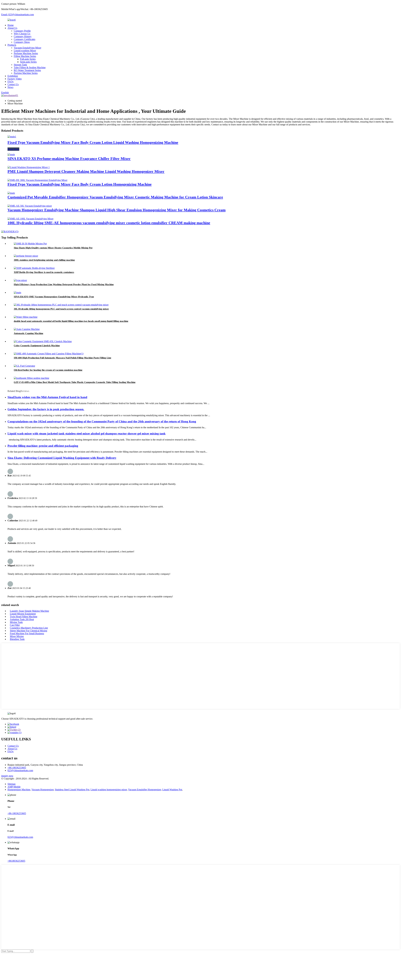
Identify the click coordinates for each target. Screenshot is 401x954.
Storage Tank (20, 64)
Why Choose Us (22, 33)
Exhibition (13, 76)
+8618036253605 (16, 861)
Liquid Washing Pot (172, 789)
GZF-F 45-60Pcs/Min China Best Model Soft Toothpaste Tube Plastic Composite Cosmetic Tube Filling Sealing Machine (74, 382)
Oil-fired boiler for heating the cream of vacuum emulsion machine (48, 370)
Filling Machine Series (25, 56)
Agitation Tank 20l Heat (22, 619)
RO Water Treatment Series (27, 70)
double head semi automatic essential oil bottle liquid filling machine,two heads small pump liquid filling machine (71, 321)
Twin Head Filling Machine (23, 616)
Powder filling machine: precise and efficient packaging (43, 445)
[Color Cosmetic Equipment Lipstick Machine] (43, 341)
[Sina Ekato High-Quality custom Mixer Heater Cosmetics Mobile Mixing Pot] (30, 243)
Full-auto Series (28, 59)
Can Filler (15, 625)
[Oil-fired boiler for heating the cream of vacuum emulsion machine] (24, 365)
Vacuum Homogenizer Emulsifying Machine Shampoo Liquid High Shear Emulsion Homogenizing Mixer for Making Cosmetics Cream (117, 210)
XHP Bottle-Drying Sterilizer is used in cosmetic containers (44, 272)
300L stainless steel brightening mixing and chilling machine (44, 260)
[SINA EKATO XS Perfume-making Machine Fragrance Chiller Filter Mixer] (11, 154)
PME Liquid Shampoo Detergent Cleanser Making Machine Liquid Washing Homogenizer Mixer (86, 171)
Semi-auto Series (28, 61)
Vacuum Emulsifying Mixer (27, 47)
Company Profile (22, 30)
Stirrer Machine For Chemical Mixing (28, 630)
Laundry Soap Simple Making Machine (29, 611)
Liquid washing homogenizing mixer (109, 789)
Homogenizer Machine (19, 789)
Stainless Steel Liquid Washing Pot (72, 789)
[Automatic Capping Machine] (27, 329)
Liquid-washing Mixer (25, 50)
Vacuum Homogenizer (42, 789)
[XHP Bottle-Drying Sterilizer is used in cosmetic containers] (34, 268)
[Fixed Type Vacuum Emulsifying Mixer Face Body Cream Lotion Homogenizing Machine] (37, 180)
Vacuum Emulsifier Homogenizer (144, 789)
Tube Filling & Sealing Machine (30, 67)
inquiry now (7, 775)
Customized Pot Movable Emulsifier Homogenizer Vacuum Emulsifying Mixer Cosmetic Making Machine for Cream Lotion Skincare (115, 197)
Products (12, 45)
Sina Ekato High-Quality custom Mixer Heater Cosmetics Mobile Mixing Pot (53, 247)
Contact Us (13, 84)
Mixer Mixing (17, 636)
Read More (13, 149)
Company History (22, 36)
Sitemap (12, 784)
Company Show (22, 42)
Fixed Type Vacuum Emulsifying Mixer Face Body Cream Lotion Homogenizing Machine (80, 184)
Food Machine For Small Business (27, 633)
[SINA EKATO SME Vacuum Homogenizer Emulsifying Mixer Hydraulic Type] (17, 292)
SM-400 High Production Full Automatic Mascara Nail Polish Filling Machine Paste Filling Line (62, 357)
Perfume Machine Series (26, 53)
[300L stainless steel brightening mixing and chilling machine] (26, 255)
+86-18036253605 (17, 767)
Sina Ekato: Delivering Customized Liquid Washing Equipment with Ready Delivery (62, 457)
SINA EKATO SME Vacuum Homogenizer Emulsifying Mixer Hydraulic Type (54, 296)
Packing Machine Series (26, 73)
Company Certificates (24, 39)
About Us (12, 28)
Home (11, 25)
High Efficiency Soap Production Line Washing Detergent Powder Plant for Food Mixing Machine (64, 284)
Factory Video (15, 78)
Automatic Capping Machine (28, 333)
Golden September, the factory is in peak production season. (46, 409)
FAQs (10, 81)
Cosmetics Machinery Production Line (29, 627)
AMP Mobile (14, 786)
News (10, 87)
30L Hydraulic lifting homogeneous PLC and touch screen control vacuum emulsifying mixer (61, 309)
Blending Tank (17, 639)
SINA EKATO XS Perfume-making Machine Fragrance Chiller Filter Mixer (69, 159)
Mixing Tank (16, 622)
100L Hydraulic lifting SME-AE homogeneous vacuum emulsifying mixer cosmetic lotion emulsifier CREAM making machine (109, 223)
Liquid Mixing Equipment (23, 613)
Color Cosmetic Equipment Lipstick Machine (37, 345)
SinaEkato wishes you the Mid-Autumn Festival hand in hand (47, 397)
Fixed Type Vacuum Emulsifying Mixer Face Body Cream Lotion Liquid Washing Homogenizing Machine (93, 142)
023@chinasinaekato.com (20, 770)
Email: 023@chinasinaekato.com (17, 14)
